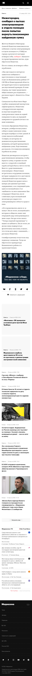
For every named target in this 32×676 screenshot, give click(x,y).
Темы (3, 610)
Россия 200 (5, 646)
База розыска (6, 651)
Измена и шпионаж (25, 8)
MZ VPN (4, 641)
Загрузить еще (16, 520)
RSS (4, 625)
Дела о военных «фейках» (9, 8)
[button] (28, 3)
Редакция (4, 620)
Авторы (4, 615)
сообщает (17, 57)
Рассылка (5, 630)
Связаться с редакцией (17, 294)
